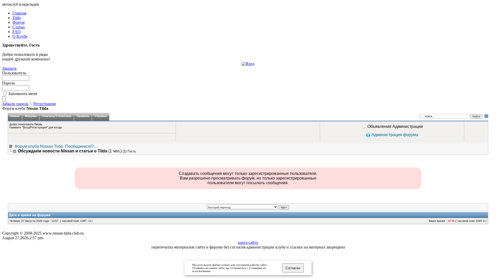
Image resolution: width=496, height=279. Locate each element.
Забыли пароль (15, 104)
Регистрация (44, 104)
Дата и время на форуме (29, 215)
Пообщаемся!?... (81, 146)
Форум (18, 22)
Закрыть (9, 68)
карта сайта (248, 242)
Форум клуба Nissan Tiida (38, 146)
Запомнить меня (22, 93)
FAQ (16, 31)
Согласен (292, 268)
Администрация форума (394, 135)
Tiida (16, 18)
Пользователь (14, 73)
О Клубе (19, 36)
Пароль (8, 83)
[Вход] (248, 63)
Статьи (18, 27)
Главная (19, 13)
